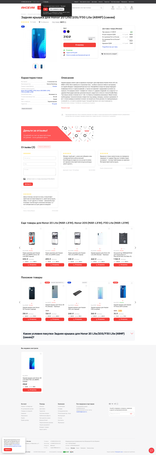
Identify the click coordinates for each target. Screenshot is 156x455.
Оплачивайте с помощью (55, 451)
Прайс (23, 418)
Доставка (94, 1)
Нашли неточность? (27, 108)
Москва (46, 1)
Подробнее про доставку (110, 47)
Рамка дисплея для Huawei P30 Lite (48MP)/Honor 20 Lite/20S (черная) (31, 254)
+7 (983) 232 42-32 (26, 1)
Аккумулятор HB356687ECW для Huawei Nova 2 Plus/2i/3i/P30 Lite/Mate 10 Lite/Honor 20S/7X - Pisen (123, 254)
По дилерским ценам (27, 408)
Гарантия (106, 1)
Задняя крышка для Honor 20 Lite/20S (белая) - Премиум (100, 253)
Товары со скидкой (26, 411)
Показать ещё (65, 108)
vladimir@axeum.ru (81, 411)
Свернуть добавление (44, 146)
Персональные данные (46, 422)
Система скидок (115, 1)
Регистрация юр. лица (64, 413)
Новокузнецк (90, 448)
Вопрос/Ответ (44, 420)
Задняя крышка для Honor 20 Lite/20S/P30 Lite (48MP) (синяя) (32, 379)
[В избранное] (40, 228)
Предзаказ (24, 415)
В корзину (33, 264)
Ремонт (76, 1)
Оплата (101, 1)
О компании (61, 406)
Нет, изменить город (56, 9)
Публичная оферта (45, 415)
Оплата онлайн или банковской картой (78, 55)
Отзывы (60, 408)
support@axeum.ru (55, 447)
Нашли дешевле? (67, 39)
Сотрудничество (63, 411)
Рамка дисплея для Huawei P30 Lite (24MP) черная (76, 253)
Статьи (60, 418)
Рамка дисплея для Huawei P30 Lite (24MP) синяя (54, 253)
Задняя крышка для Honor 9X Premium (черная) (31, 308)
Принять (8, 449)
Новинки (23, 413)
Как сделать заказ (85, 1)
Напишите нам (119, 451)
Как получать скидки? (109, 54)
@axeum (52, 445)
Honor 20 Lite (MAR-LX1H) (28, 90)
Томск (77, 448)
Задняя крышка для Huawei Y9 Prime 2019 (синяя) (122, 305)
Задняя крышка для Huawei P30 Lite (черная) (77, 308)
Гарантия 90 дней (71, 52)
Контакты (131, 1)
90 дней (54, 104)
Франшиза (124, 1)
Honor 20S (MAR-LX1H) (43, 90)
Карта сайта (43, 429)
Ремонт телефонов (26, 406)
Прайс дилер (25, 420)
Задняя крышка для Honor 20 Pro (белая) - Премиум (54, 305)
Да (45, 9)
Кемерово (83, 448)
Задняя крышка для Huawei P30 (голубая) (99, 308)
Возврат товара (44, 427)
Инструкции (61, 415)
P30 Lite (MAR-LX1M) (27, 92)
